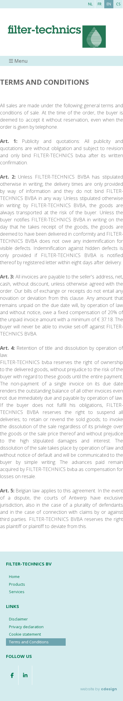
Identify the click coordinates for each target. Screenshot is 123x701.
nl (90, 4)
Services (16, 591)
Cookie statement (25, 634)
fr (100, 4)
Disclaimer (18, 619)
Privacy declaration (26, 626)
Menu (20, 61)
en (109, 4)
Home (14, 576)
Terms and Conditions (29, 642)
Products (17, 584)
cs (118, 4)
